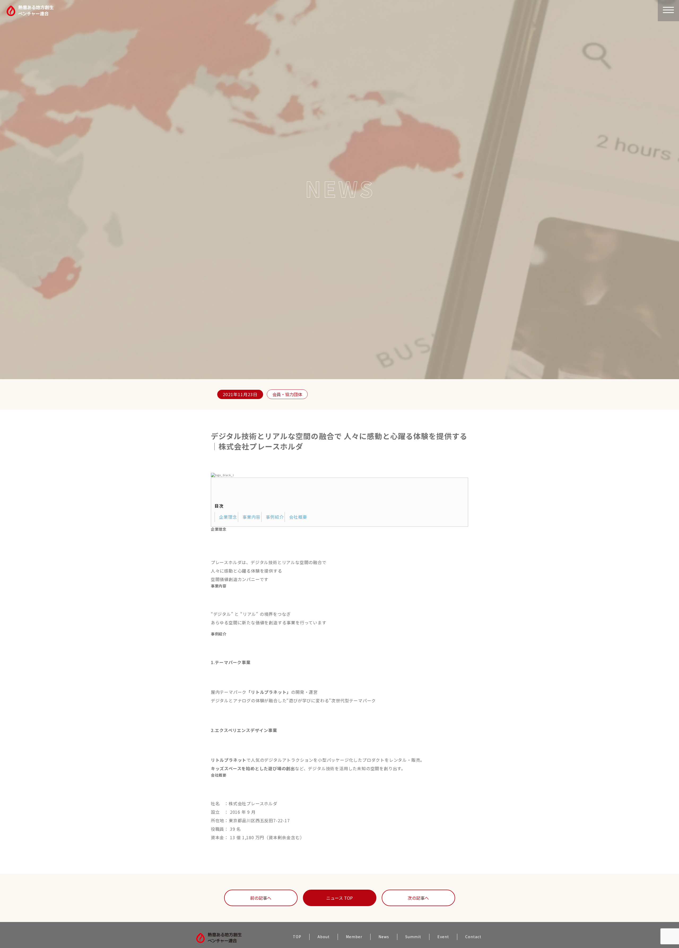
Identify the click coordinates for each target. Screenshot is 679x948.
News (383, 936)
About (323, 936)
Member (354, 936)
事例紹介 (275, 517)
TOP (297, 936)
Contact (473, 936)
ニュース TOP (339, 898)
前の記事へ (260, 898)
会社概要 (298, 517)
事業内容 (251, 517)
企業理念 (228, 517)
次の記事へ (418, 898)
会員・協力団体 (287, 394)
